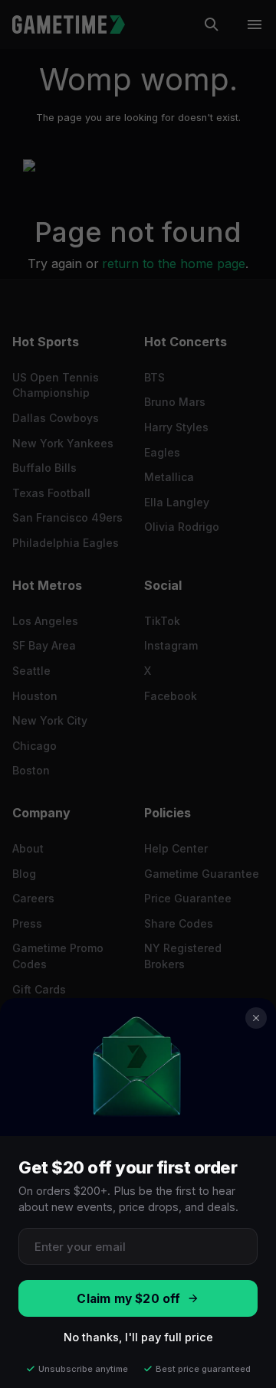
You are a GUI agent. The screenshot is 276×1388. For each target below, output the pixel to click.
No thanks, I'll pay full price (138, 1337)
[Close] (256, 1018)
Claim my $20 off (128, 1298)
